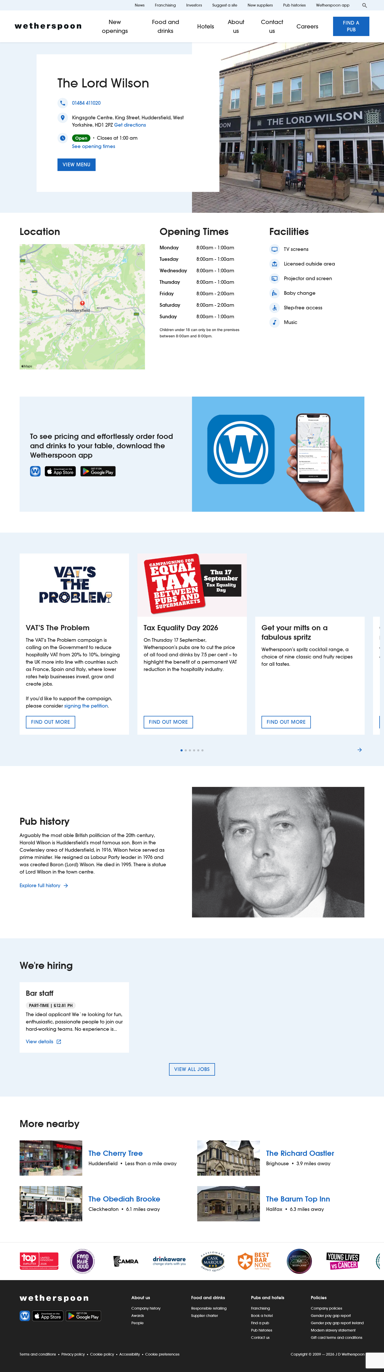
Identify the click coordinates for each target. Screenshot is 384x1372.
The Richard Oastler (300, 1153)
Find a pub (351, 26)
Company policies (326, 1308)
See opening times (93, 146)
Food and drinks (165, 26)
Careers (307, 26)
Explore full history (41, 885)
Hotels (205, 26)
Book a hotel (262, 1315)
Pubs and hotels (267, 1297)
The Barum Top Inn (298, 1199)
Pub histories (294, 5)
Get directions (130, 125)
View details (44, 1041)
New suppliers (260, 5)
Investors (194, 5)
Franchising (165, 5)
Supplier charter (204, 1315)
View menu (76, 165)
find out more (53, 723)
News (139, 5)
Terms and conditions (38, 1354)
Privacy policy (73, 1354)
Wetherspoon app (333, 5)
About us (236, 26)
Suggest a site (224, 5)
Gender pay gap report (331, 1315)
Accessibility (129, 1354)
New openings (115, 26)
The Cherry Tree (116, 1153)
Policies (319, 1297)
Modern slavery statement (333, 1330)
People (137, 1323)
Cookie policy (102, 1354)
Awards (137, 1315)
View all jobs (192, 1069)
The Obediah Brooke (124, 1199)
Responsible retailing (208, 1308)
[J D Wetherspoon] (48, 26)
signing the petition (86, 706)
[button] (182, 750)
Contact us (272, 26)
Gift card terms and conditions (336, 1337)
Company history (145, 1308)
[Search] (364, 5)
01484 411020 (86, 103)
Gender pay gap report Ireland (337, 1323)
